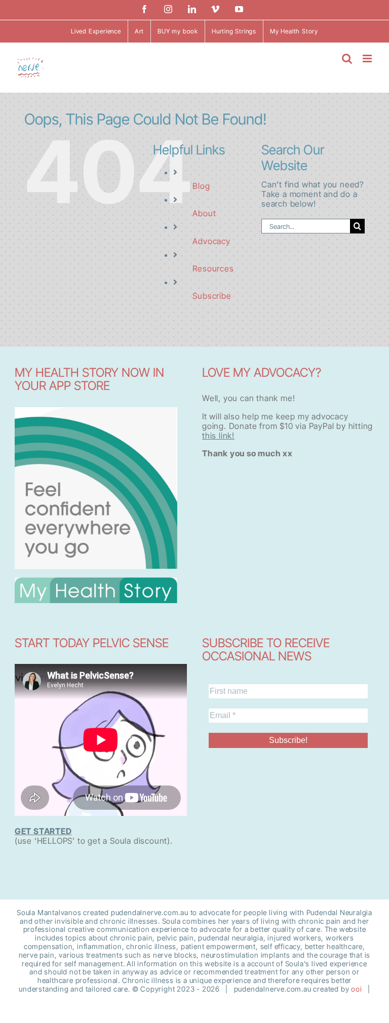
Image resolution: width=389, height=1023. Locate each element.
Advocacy (211, 241)
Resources (213, 268)
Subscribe (211, 296)
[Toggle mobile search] (347, 58)
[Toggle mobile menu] (368, 58)
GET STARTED (43, 831)
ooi (356, 989)
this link (217, 435)
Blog (201, 186)
